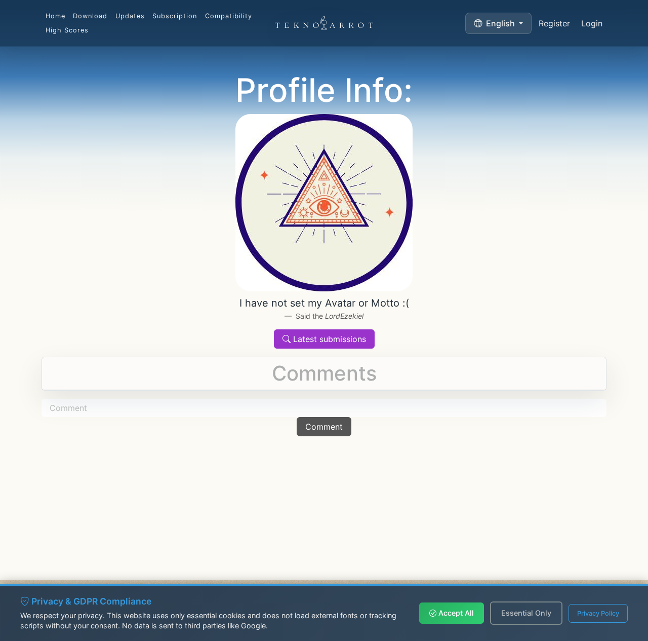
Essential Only (526, 613)
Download (90, 16)
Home (55, 16)
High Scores (67, 30)
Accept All (455, 613)
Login (591, 23)
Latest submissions (328, 339)
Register (554, 23)
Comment (324, 427)
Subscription (174, 16)
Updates (130, 16)
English (500, 23)
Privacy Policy (598, 613)
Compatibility (228, 16)
